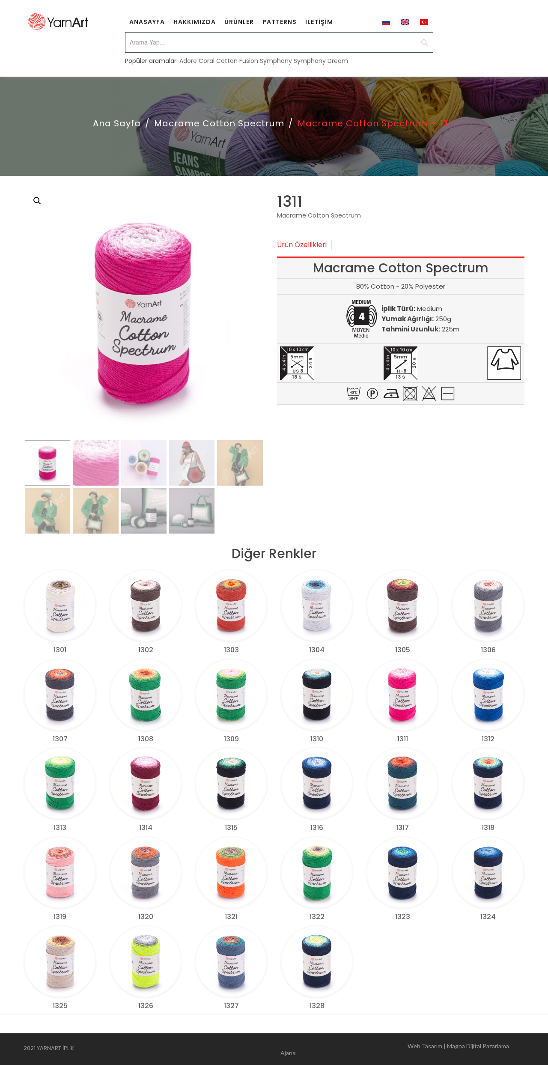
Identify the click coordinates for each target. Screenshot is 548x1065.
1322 (317, 917)
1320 (145, 917)
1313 (60, 827)
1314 (145, 827)
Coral (206, 61)
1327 (231, 1006)
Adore (188, 61)
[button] (37, 201)
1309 (231, 739)
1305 (402, 650)
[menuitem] (147, 21)
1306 (488, 650)
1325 (60, 1006)
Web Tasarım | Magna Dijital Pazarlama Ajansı (394, 1049)
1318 (488, 827)
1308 (145, 739)
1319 (60, 917)
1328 (317, 1006)
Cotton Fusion (237, 61)
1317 (402, 827)
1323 (402, 917)
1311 (402, 739)
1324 (488, 917)
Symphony (276, 61)
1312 (488, 739)
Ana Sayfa (117, 123)
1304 (317, 650)
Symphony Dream (321, 61)
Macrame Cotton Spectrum (219, 123)
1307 (60, 739)
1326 (145, 1006)
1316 (316, 827)
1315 (231, 827)
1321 (231, 917)
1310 (316, 739)
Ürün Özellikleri (302, 245)
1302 (145, 650)
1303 (231, 650)
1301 (60, 650)
